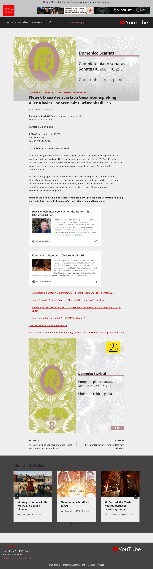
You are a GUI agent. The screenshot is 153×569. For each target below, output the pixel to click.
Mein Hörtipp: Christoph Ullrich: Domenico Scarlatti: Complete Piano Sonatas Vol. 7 (73, 292)
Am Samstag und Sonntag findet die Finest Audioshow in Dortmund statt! (50, 444)
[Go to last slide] (17, 496)
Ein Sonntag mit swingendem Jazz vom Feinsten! (104, 444)
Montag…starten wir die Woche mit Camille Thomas (32, 506)
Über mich (36, 22)
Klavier (67, 93)
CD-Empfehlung (36, 93)
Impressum (55, 564)
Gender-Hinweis (96, 564)
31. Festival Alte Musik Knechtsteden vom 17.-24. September (117, 506)
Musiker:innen (79, 93)
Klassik (48, 93)
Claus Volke (36, 109)
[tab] (71, 523)
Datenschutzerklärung (74, 564)
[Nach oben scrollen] (146, 565)
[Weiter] (136, 496)
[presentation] (33, 484)
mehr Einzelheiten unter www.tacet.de (48, 325)
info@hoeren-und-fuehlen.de (17, 558)
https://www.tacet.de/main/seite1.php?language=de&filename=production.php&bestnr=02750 (76, 332)
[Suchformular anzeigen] (50, 22)
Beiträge (23, 22)
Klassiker (57, 93)
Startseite (10, 22)
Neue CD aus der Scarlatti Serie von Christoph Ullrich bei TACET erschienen (69, 300)
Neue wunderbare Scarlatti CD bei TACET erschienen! (58, 318)
